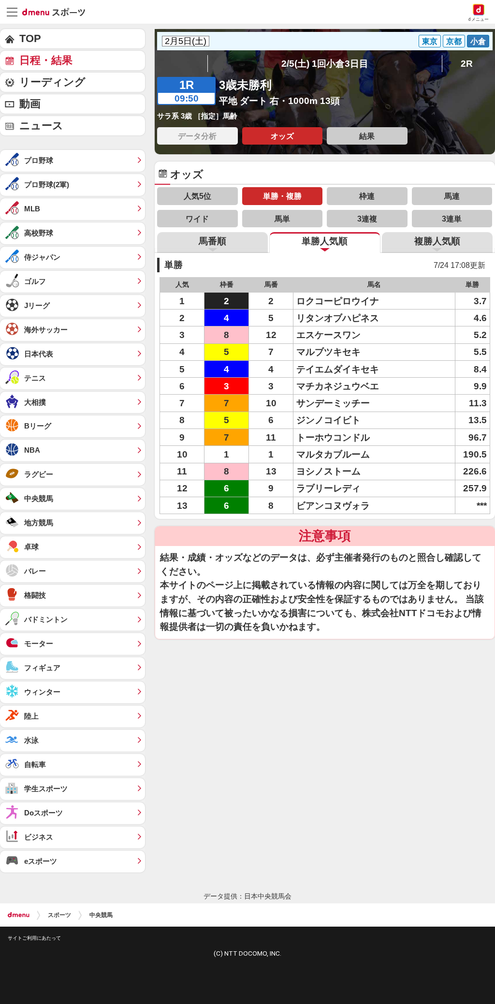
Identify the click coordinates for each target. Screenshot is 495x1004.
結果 (367, 136)
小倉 (478, 41)
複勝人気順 (437, 241)
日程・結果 (46, 60)
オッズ (282, 136)
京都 (454, 41)
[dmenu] (18, 915)
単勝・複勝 (282, 196)
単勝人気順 (325, 241)
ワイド (197, 218)
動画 (30, 104)
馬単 (282, 218)
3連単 (452, 218)
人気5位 (197, 196)
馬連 (452, 196)
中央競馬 (101, 915)
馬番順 (212, 241)
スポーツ (59, 915)
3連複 (367, 218)
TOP (30, 38)
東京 (429, 41)
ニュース (41, 125)
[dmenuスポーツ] (57, 11)
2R (467, 64)
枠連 (367, 196)
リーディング (52, 82)
